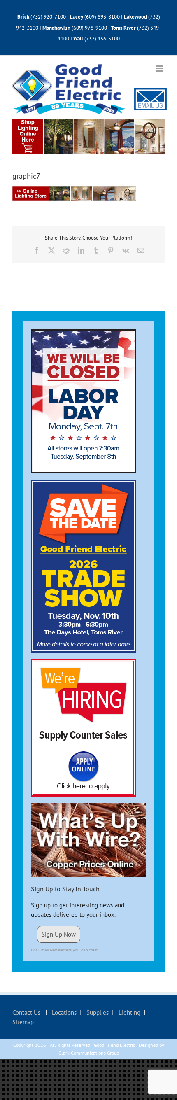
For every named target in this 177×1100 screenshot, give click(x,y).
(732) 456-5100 (102, 38)
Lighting (128, 1012)
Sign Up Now (59, 934)
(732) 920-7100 (48, 16)
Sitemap (23, 1022)
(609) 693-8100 (102, 16)
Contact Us (27, 1012)
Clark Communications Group (88, 1053)
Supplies (97, 1012)
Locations (63, 1012)
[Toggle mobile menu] (160, 68)
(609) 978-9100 (89, 27)
